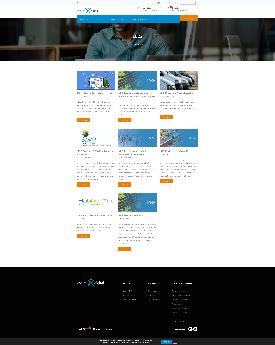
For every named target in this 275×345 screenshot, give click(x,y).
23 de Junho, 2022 (125, 158)
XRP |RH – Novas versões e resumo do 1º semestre (133, 152)
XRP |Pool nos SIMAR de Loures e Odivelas (95, 152)
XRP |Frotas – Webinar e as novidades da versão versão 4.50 (136, 95)
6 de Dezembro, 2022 (126, 100)
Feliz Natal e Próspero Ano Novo (95, 93)
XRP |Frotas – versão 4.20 (132, 215)
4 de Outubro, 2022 (167, 96)
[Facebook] (195, 329)
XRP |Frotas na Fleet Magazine (176, 93)
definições (146, 342)
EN (81, 3)
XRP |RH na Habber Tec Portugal (94, 215)
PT (78, 3)
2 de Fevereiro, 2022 (125, 219)
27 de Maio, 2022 (166, 154)
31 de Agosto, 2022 (84, 158)
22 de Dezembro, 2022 (85, 96)
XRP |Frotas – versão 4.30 (174, 151)
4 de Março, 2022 (83, 219)
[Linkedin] (190, 329)
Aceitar (166, 342)
